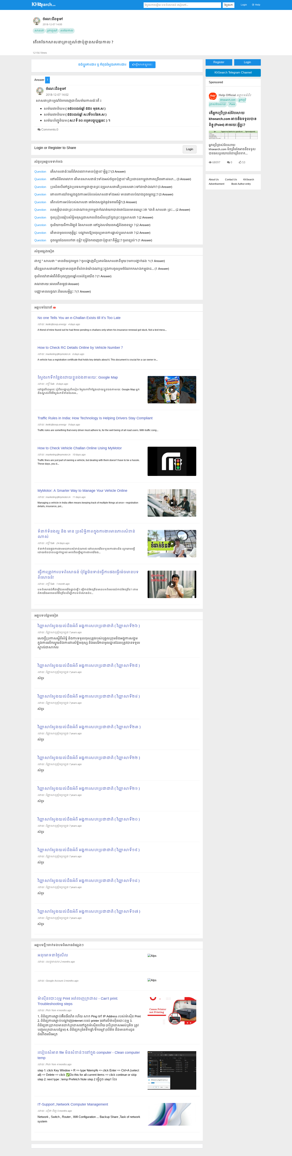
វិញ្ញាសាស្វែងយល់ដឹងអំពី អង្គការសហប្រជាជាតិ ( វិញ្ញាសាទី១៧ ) (89, 912)
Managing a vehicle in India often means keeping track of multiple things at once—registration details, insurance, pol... (88, 504)
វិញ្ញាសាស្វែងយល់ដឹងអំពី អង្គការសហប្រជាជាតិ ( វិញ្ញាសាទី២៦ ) (89, 626)
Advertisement (216, 184)
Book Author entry (241, 184)
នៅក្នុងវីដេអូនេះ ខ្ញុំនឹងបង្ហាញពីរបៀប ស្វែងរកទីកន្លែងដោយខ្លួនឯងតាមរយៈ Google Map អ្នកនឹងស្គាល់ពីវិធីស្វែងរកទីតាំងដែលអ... (89, 391)
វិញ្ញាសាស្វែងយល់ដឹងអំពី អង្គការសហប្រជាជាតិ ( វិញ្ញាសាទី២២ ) (89, 758)
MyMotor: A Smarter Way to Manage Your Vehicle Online (82, 491)
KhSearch (248, 180)
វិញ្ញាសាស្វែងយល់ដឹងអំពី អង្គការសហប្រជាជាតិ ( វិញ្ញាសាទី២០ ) (89, 820)
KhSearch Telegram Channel (233, 72)
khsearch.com (227, 100)
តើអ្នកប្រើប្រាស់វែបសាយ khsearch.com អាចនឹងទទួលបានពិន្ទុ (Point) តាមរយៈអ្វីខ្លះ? (232, 119)
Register (218, 62)
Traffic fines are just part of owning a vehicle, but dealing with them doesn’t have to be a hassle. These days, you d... (89, 462)
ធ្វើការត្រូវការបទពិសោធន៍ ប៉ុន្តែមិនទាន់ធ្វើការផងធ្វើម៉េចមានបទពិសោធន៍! (88, 575)
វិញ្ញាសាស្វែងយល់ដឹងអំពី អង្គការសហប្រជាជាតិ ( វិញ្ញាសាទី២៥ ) (89, 666)
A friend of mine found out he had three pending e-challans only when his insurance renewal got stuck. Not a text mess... (102, 330)
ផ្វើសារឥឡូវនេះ (143, 65)
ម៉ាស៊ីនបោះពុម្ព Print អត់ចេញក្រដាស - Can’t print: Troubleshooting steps (78, 1001)
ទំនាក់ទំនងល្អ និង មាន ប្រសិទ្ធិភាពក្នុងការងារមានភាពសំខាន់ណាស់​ (86, 534)
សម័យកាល (66, 31)
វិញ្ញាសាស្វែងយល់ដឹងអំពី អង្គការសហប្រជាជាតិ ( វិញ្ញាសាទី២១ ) (89, 789)
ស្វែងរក (228, 5)
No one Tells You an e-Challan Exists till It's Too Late (79, 318)
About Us (214, 180)
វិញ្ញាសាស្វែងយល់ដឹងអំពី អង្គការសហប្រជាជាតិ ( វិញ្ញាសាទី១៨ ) (88, 881)
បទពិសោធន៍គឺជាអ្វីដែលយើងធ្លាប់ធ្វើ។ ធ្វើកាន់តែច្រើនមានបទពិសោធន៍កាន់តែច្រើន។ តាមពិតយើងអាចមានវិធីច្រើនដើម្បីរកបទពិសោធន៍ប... (88, 591)
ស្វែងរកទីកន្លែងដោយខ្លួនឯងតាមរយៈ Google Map (78, 378)
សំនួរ (41, 678)
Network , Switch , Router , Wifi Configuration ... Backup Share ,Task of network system (89, 1119)
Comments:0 (49, 129)
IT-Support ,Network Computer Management (73, 1105)
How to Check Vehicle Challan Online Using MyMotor (80, 448)
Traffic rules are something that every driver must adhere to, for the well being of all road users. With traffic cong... (98, 430)
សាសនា (39, 31)
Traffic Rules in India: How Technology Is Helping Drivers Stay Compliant (95, 418)
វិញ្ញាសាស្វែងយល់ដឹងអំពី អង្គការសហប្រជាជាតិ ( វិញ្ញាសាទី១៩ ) (88, 850)
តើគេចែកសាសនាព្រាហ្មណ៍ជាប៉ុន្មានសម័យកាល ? (73, 42)
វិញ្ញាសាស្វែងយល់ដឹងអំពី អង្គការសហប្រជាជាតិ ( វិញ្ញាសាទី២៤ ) (89, 697)
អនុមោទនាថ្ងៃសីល (53, 955)
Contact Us (231, 180)
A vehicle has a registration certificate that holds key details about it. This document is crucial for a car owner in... (98, 360)
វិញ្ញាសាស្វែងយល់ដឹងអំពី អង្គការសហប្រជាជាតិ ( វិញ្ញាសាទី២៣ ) (89, 727)
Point (232, 104)
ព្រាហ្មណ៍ (52, 31)
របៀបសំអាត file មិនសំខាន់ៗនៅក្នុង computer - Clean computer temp (89, 1055)
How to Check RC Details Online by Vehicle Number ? (80, 348)
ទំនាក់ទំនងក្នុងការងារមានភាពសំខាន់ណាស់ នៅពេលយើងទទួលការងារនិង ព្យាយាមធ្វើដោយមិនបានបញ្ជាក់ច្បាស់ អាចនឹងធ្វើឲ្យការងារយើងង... (86, 551)
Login (244, 5)
